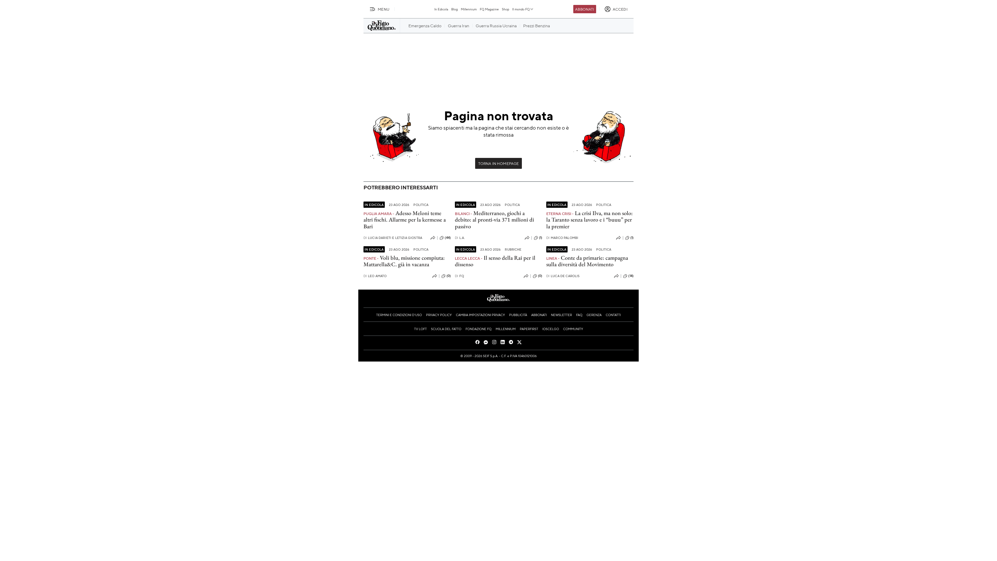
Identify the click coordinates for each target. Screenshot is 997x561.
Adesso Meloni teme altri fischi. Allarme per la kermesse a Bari (404, 219)
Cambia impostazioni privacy (480, 315)
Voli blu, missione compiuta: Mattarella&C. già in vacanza (404, 261)
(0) (449, 276)
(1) (540, 237)
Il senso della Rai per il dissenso (495, 261)
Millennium (469, 9)
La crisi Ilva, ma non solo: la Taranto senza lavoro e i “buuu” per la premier (589, 219)
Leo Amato (375, 276)
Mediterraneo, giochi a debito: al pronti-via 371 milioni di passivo (494, 219)
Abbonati (584, 9)
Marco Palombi (562, 238)
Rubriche (513, 249)
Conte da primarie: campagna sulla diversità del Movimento (587, 261)
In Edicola (441, 9)
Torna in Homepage (498, 163)
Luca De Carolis (563, 276)
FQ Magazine (489, 9)
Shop (505, 9)
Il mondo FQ (521, 9)
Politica (420, 205)
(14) (631, 276)
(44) (448, 237)
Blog (454, 9)
